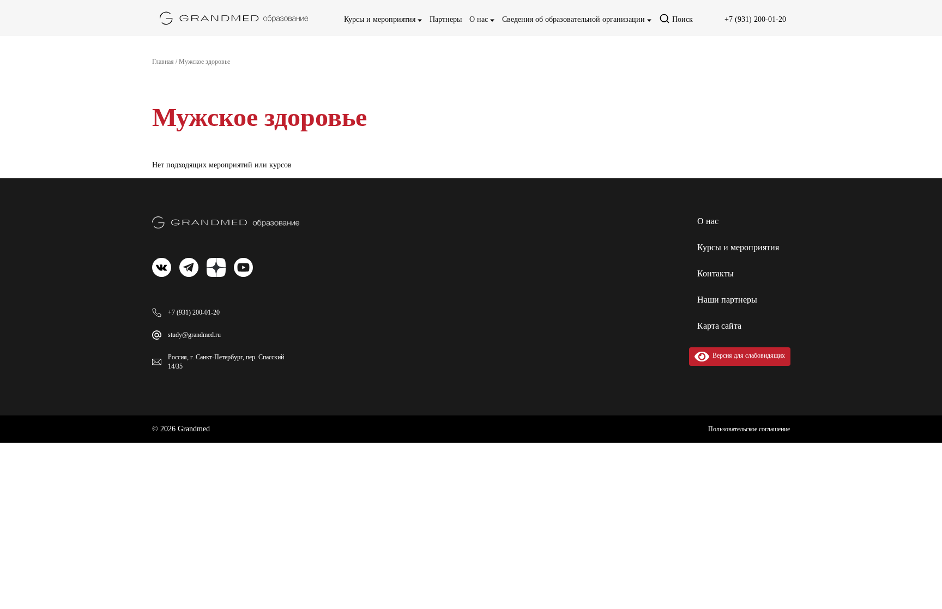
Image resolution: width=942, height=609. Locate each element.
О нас (479, 19)
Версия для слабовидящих (747, 355)
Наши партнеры (727, 299)
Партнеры (446, 19)
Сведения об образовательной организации (574, 19)
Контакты (715, 273)
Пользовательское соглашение (749, 429)
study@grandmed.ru (194, 335)
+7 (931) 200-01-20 (755, 19)
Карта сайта (719, 325)
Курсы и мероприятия (381, 19)
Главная (163, 61)
